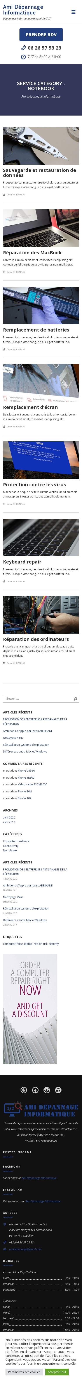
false (20, 944)
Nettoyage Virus (13, 738)
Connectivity (10, 846)
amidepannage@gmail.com (25, 1249)
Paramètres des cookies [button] (24, 1372)
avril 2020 (9, 817)
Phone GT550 (26, 770)
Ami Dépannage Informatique (23, 10)
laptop (28, 944)
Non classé (10, 850)
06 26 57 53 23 (44, 47)
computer (9, 944)
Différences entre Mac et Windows (25, 751)
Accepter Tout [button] (57, 1372)
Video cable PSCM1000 (32, 784)
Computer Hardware (16, 841)
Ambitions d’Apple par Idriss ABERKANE (28, 731)
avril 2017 (9, 822)
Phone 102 (24, 798)
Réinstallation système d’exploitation (26, 745)
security (54, 944)
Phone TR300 (26, 777)
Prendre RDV (41, 34)
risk (45, 944)
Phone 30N (25, 791)
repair (38, 944)
